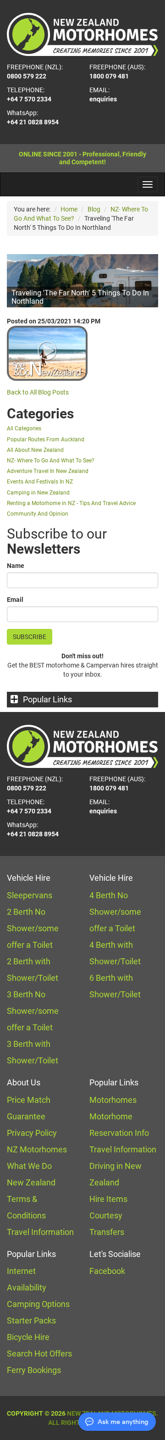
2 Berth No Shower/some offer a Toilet (33, 928)
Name (15, 565)
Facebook (107, 1271)
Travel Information (40, 1232)
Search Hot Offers (39, 1353)
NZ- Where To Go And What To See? (50, 460)
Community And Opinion (37, 514)
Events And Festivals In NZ (40, 481)
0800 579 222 (26, 76)
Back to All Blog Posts (38, 392)
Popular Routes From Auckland (45, 439)
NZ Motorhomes (37, 1149)
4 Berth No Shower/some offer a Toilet (115, 911)
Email (15, 599)
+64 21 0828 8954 (33, 122)
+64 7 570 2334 (29, 99)
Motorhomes (113, 1100)
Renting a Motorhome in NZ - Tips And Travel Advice (71, 503)
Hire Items (108, 1199)
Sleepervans (29, 895)
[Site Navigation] (148, 184)
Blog (94, 209)
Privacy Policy (32, 1133)
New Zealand (31, 1182)
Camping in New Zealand (38, 492)
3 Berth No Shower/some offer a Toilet (33, 1011)
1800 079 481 (109, 76)
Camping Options (38, 1304)
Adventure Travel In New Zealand (47, 471)
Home (68, 209)
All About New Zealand (35, 450)
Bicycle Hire (28, 1337)
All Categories (24, 428)
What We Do (29, 1166)
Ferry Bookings (34, 1370)
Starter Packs (31, 1320)
